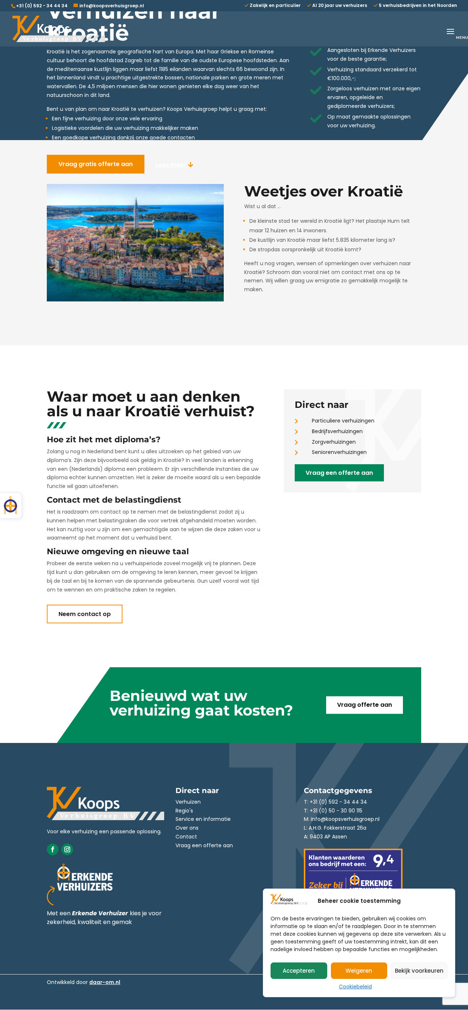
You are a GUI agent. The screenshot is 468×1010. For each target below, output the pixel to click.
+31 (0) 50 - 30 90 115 (336, 810)
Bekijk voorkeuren (419, 971)
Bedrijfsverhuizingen (337, 431)
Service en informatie (203, 819)
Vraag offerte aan (364, 705)
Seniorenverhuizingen (339, 452)
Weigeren (359, 971)
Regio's (184, 810)
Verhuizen (188, 802)
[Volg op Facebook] (52, 849)
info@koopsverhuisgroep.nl (345, 819)
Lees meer (170, 165)
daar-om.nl (104, 982)
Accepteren (299, 971)
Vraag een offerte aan (339, 473)
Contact (186, 836)
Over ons (187, 827)
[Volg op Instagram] (67, 849)
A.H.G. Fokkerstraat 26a (337, 827)
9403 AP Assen (328, 836)
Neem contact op (84, 614)
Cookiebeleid (355, 986)
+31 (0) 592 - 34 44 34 (42, 6)
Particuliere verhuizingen (343, 420)
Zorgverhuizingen (334, 442)
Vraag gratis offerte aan (95, 164)
